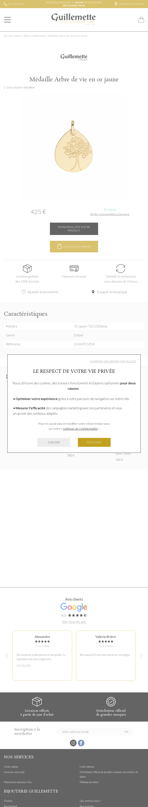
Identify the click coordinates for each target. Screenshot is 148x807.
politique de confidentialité (80, 428)
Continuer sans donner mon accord (113, 361)
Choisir (54, 442)
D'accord (94, 442)
